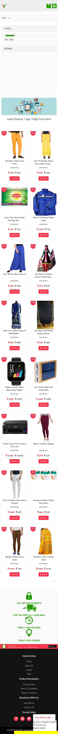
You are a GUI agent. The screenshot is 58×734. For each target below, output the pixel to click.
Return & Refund (29, 693)
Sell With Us (29, 703)
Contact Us (29, 708)
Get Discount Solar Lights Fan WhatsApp (32, 732)
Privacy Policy (29, 685)
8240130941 (39, 728)
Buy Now (14, 178)
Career (29, 670)
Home (29, 662)
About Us (29, 666)
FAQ (29, 674)
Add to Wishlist (16, 157)
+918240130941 (48, 722)
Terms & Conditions (29, 689)
